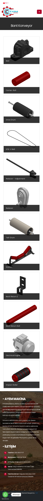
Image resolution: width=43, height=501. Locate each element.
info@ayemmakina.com (22, 462)
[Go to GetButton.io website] (5, 498)
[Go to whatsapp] (5, 494)
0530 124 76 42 (21, 457)
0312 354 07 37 (19, 453)
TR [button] (6, 3)
